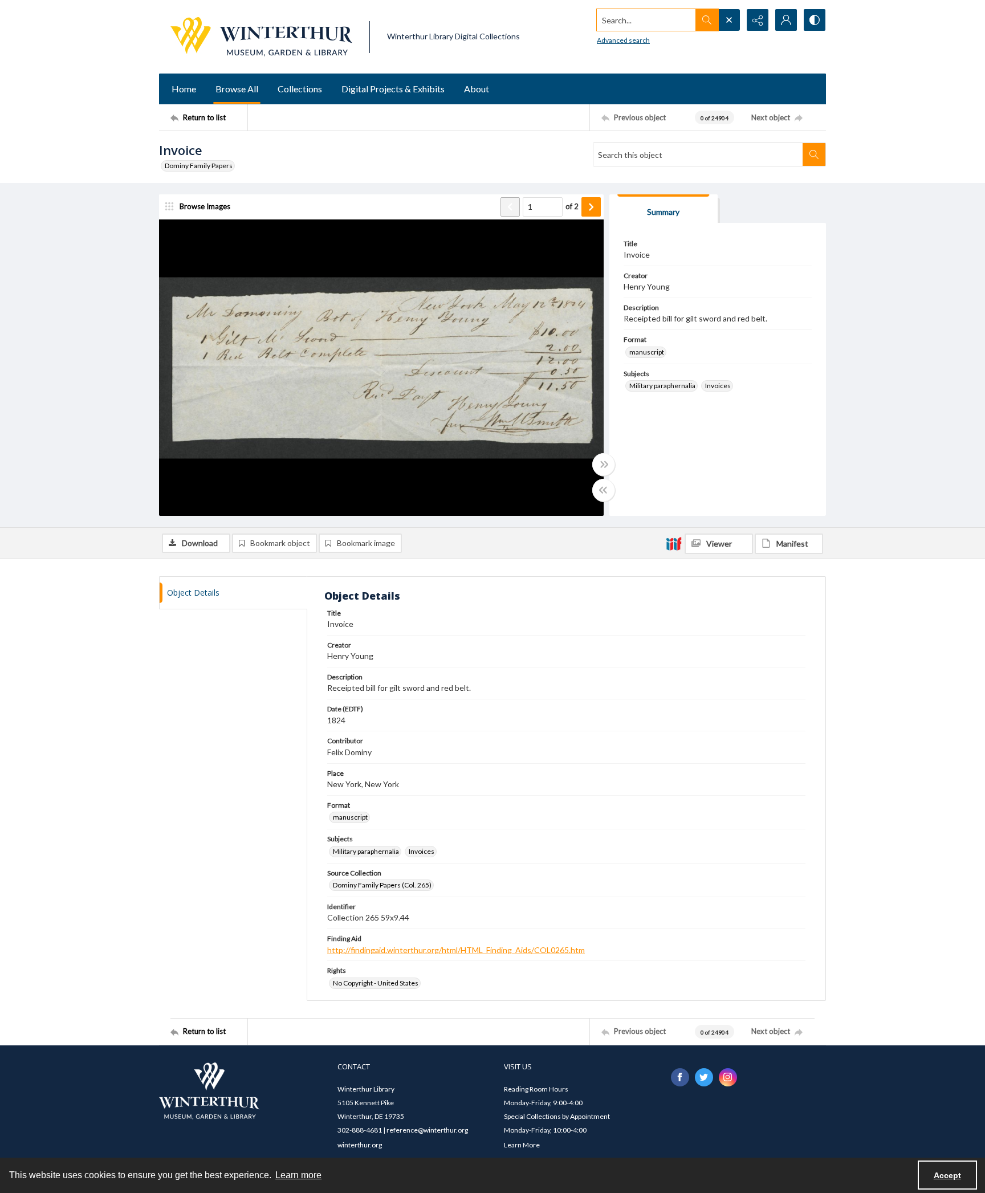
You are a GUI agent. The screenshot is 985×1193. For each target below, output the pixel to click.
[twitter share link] (704, 1077)
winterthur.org (359, 1145)
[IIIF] (674, 543)
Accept (947, 1175)
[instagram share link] (728, 1077)
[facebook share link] (680, 1077)
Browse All (236, 88)
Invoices (718, 385)
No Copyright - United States (375, 983)
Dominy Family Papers (199, 165)
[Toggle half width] (603, 490)
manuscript (646, 352)
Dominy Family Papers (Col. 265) (382, 885)
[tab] (663, 208)
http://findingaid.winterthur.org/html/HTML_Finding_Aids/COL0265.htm (456, 950)
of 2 (572, 206)
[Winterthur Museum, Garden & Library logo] (261, 36)
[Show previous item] (510, 207)
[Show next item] (591, 207)
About (476, 88)
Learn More (522, 1145)
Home (184, 88)
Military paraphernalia (662, 385)
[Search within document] (814, 154)
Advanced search (623, 40)
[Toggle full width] (603, 464)
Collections (300, 88)
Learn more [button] (298, 1175)
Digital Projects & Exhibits (393, 88)
